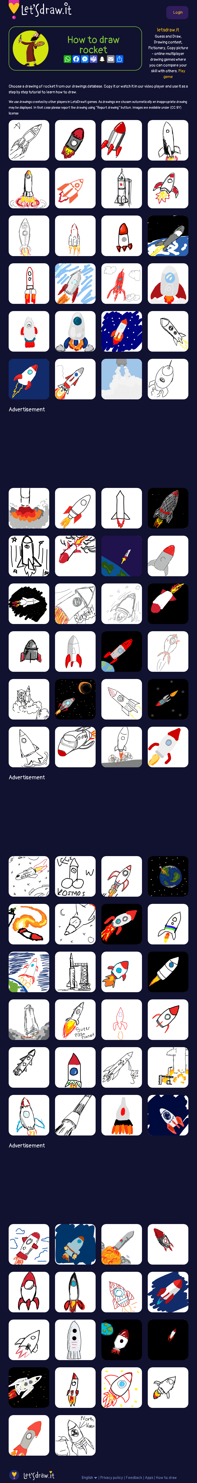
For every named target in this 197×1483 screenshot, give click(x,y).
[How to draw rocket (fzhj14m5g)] (75, 379)
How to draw (166, 1477)
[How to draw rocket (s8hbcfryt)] (29, 699)
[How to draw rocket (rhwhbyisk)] (75, 1435)
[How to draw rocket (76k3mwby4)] (121, 331)
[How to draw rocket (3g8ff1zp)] (29, 1435)
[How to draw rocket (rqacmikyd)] (75, 1387)
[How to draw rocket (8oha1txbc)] (29, 1387)
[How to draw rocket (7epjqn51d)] (29, 1115)
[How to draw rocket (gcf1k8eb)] (168, 603)
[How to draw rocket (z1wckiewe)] (29, 651)
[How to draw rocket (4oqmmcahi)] (168, 924)
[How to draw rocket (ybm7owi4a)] (168, 971)
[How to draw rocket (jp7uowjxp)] (168, 699)
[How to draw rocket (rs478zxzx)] (168, 508)
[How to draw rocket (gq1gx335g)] (168, 1019)
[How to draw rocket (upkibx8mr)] (29, 603)
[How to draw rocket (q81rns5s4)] (121, 747)
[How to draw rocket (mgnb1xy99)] (29, 508)
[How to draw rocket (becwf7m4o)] (75, 1019)
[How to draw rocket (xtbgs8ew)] (168, 651)
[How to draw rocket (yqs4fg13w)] (75, 1115)
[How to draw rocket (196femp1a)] (168, 747)
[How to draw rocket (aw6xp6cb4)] (29, 283)
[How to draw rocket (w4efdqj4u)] (121, 699)
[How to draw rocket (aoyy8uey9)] (75, 971)
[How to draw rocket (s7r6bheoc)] (168, 235)
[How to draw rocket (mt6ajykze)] (75, 1339)
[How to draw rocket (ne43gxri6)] (121, 555)
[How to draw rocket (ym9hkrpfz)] (75, 235)
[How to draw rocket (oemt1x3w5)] (29, 331)
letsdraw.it (168, 30)
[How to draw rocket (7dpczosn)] (29, 1067)
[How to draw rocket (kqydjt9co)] (121, 508)
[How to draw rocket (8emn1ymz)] (121, 188)
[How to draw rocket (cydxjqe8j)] (29, 555)
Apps (149, 1477)
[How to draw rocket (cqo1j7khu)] (168, 1339)
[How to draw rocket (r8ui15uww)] (75, 1292)
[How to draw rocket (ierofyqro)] (75, 1067)
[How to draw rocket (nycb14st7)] (121, 876)
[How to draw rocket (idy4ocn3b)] (121, 1339)
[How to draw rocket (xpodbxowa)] (168, 188)
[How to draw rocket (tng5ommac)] (75, 508)
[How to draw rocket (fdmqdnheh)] (75, 188)
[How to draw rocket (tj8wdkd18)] (75, 603)
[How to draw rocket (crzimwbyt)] (29, 747)
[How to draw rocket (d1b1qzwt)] (29, 1339)
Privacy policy (111, 1477)
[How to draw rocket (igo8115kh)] (121, 971)
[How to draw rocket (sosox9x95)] (168, 1292)
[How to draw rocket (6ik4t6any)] (75, 331)
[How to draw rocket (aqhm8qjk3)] (29, 1244)
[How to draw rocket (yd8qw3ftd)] (121, 283)
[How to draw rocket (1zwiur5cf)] (121, 1244)
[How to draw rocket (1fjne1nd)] (121, 379)
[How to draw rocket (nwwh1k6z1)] (29, 1019)
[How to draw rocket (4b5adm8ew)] (168, 331)
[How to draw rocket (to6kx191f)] (29, 379)
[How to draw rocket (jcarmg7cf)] (75, 876)
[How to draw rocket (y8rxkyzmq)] (168, 379)
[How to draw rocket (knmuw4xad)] (168, 1244)
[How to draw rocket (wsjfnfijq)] (29, 876)
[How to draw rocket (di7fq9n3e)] (121, 924)
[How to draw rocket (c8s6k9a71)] (121, 235)
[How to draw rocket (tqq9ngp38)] (168, 140)
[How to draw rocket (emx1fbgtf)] (29, 188)
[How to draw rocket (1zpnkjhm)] (75, 555)
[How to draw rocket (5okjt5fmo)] (75, 699)
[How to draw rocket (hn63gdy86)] (75, 140)
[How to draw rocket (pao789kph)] (75, 747)
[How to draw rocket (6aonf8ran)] (121, 140)
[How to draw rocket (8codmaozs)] (121, 1115)
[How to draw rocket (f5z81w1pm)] (121, 1292)
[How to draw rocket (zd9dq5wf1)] (168, 1387)
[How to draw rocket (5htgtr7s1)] (75, 283)
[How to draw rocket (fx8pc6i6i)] (75, 924)
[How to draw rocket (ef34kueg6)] (75, 651)
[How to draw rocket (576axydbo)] (168, 555)
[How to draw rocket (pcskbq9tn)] (29, 1292)
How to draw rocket (93, 45)
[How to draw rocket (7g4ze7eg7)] (121, 1019)
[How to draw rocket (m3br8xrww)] (121, 651)
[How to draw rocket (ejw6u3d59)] (168, 1067)
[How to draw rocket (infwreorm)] (29, 235)
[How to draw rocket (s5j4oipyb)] (168, 283)
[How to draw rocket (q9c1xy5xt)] (29, 971)
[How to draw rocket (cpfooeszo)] (121, 603)
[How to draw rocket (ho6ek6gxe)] (121, 1387)
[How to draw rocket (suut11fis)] (29, 924)
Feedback (134, 1477)
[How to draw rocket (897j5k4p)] (121, 1067)
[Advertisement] (98, 448)
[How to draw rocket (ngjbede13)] (168, 1115)
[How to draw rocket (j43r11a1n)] (168, 876)
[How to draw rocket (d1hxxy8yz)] (75, 1244)
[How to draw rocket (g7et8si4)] (29, 140)
